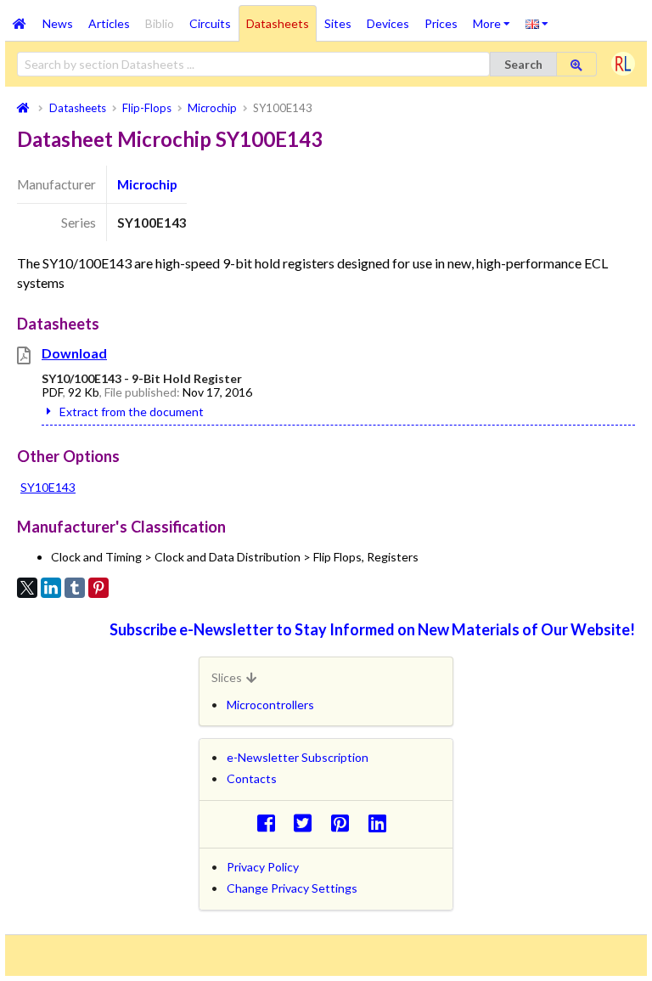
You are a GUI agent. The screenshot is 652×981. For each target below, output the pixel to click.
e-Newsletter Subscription (297, 757)
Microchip (147, 184)
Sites (337, 23)
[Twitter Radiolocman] (307, 822)
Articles (109, 23)
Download (74, 353)
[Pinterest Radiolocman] (345, 822)
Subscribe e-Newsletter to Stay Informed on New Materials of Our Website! (372, 629)
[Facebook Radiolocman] (270, 822)
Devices (388, 23)
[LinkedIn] (51, 588)
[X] (27, 588)
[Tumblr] (75, 588)
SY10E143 (48, 487)
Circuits (210, 23)
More (495, 18)
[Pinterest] (98, 588)
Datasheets (277, 23)
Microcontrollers (270, 704)
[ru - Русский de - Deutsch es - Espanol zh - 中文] (537, 23)
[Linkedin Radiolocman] (381, 822)
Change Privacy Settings (292, 888)
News (57, 23)
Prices (441, 23)
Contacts (252, 778)
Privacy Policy (263, 867)
